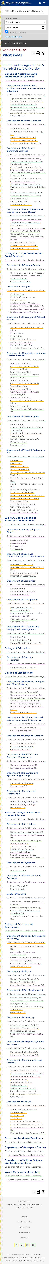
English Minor (17, 294)
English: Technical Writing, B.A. (25, 312)
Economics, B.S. (18, 589)
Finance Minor (17, 546)
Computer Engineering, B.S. (24, 765)
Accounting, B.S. (18, 543)
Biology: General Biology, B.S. (24, 979)
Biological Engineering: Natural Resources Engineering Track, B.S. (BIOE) (27, 237)
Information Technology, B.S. (24, 1055)
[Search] (43, 26)
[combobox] (24, 11)
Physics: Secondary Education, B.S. (27, 1133)
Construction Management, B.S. (26, 998)
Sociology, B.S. (17, 889)
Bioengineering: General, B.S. (24, 692)
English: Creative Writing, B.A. (25, 303)
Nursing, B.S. (16, 905)
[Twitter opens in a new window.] (22, 1245)
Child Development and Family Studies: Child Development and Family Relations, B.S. (26, 161)
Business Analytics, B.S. (21, 564)
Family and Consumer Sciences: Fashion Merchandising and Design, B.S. (28, 187)
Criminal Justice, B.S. (20, 281)
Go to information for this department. (26, 95)
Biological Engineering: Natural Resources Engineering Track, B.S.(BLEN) (27, 706)
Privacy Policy (24, 1232)
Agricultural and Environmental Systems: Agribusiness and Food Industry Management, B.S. (26, 101)
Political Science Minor (21, 342)
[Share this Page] (33, 53)
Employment (24, 1227)
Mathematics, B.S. (19, 1079)
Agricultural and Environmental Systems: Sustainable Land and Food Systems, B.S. (26, 222)
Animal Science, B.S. (20, 128)
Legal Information (24, 1222)
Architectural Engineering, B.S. (25, 728)
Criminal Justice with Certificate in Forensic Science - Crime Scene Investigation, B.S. (27, 276)
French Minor (17, 424)
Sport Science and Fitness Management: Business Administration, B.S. (23, 849)
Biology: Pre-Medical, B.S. (22, 982)
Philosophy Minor (19, 442)
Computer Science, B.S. (22, 746)
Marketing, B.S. (17, 637)
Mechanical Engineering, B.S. (24, 801)
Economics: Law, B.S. (20, 595)
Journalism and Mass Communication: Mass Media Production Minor (24, 366)
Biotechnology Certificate (23, 137)
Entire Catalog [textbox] (12, 22)
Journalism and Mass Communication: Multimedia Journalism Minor (24, 383)
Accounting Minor (19, 540)
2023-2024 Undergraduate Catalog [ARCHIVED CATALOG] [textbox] (25, 11)
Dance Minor (16, 460)
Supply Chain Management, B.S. (26, 643)
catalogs (15, 1255)
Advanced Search (13, 36)
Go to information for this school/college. (25, 81)
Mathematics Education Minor (25, 1076)
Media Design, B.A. (19, 466)
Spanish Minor (17, 445)
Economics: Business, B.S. (23, 592)
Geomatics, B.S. (18, 1012)
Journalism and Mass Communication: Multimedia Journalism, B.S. (24, 392)
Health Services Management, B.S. (27, 902)
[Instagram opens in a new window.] (27, 1245)
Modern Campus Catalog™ (30, 1261)
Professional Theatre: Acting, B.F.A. (27, 495)
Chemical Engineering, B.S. (23, 712)
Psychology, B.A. (18, 870)
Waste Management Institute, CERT (26, 1180)
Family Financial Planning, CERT (26, 193)
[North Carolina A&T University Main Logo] (16, 5)
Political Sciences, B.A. (21, 345)
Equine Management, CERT (24, 140)
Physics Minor (17, 1115)
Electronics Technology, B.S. (24, 1052)
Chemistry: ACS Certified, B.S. (24, 1025)
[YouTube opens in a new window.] (33, 1245)
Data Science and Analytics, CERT (27, 1073)
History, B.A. (16, 336)
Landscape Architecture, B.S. (24, 248)
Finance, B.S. (16, 549)
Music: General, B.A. (20, 469)
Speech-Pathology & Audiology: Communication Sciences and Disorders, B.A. (26, 910)
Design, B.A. (16, 463)
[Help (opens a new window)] (43, 53)
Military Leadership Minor (22, 339)
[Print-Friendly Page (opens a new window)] (38, 53)
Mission (24, 1216)
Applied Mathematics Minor (24, 1070)
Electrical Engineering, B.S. (23, 768)
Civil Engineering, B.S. (21, 731)
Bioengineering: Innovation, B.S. (26, 695)
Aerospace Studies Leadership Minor (26, 1155)
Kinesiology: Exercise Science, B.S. (27, 832)
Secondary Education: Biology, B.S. (27, 985)
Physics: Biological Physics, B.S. (25, 1121)
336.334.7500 (27, 1207)
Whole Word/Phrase (17, 32)
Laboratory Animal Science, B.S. (25, 143)
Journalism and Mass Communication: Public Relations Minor (27, 400)
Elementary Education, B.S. (23, 668)
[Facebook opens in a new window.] (16, 1245)
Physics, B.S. (16, 1118)
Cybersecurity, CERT (20, 749)
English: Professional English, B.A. (27, 306)
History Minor (17, 333)
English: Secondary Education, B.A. (27, 309)
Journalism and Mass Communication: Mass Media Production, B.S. (24, 375)
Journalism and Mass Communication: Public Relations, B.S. (27, 409)
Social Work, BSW (19, 886)
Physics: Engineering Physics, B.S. (27, 1124)
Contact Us (24, 1237)
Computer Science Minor (22, 743)
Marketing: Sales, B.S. (20, 640)
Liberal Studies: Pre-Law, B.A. (24, 439)
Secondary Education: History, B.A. (27, 348)
